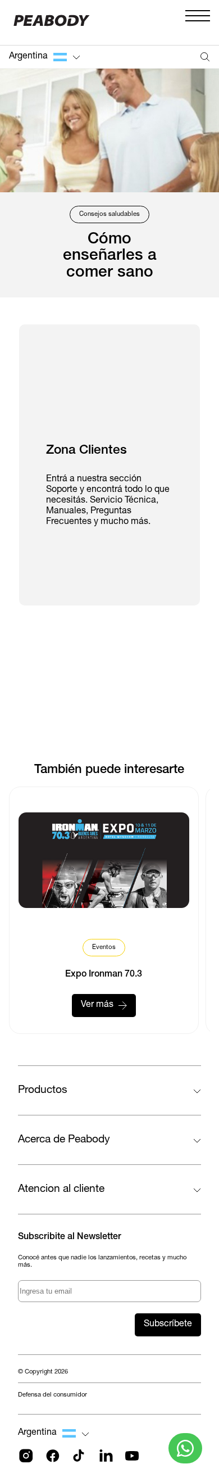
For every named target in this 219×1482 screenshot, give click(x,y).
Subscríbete (168, 1324)
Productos (42, 1090)
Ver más (97, 1005)
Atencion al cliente (61, 1189)
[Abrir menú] (197, 22)
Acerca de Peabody (64, 1140)
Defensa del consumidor (52, 1395)
